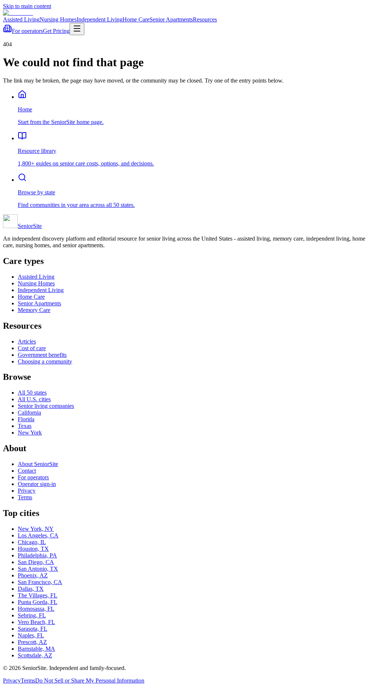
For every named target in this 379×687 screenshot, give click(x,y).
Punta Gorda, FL (37, 602)
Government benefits (42, 355)
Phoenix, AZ (33, 575)
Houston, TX (33, 549)
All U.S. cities (34, 399)
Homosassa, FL (36, 609)
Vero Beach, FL (36, 622)
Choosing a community (45, 361)
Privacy (27, 490)
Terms (25, 497)
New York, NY (36, 529)
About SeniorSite (38, 464)
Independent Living (100, 19)
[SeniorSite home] (18, 13)
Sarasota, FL (32, 629)
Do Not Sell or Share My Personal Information (89, 680)
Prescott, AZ (32, 642)
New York (30, 432)
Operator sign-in (37, 484)
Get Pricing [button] (56, 31)
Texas (24, 426)
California (29, 412)
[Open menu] (77, 29)
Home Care (136, 19)
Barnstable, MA (36, 649)
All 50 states (32, 392)
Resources (205, 19)
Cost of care (32, 348)
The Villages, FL (37, 595)
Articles (27, 341)
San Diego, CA (36, 562)
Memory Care (34, 310)
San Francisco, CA (40, 582)
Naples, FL (31, 635)
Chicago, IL (32, 542)
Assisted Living (21, 19)
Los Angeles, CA (38, 535)
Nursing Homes (58, 19)
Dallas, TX (31, 589)
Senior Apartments (171, 19)
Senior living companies (46, 406)
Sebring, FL (32, 615)
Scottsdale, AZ (35, 655)
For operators (27, 31)
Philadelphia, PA (37, 555)
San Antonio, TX (38, 569)
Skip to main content (27, 6)
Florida (26, 419)
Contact (27, 471)
